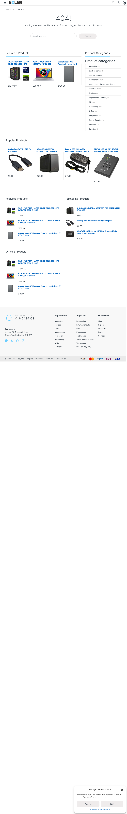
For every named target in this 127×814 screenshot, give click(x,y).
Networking (93, 106)
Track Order (81, 343)
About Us (102, 328)
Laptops (92, 93)
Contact (101, 336)
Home (8, 10)
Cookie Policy (94, 809)
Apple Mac (93, 66)
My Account (81, 332)
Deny (112, 804)
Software (92, 124)
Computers (93, 89)
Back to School (95, 71)
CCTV (56, 343)
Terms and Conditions (85, 339)
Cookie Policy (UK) (83, 347)
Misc (91, 102)
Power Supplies (95, 120)
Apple (56, 328)
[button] (122, 789)
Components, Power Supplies (100, 84)
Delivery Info (81, 321)
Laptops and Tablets (97, 98)
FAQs (100, 332)
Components (94, 80)
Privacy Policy (105, 809)
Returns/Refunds (83, 325)
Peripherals (93, 115)
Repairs (101, 325)
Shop (100, 321)
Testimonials (81, 336)
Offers (91, 111)
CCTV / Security (95, 75)
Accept (88, 804)
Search (113, 2)
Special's (92, 129)
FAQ (78, 328)
